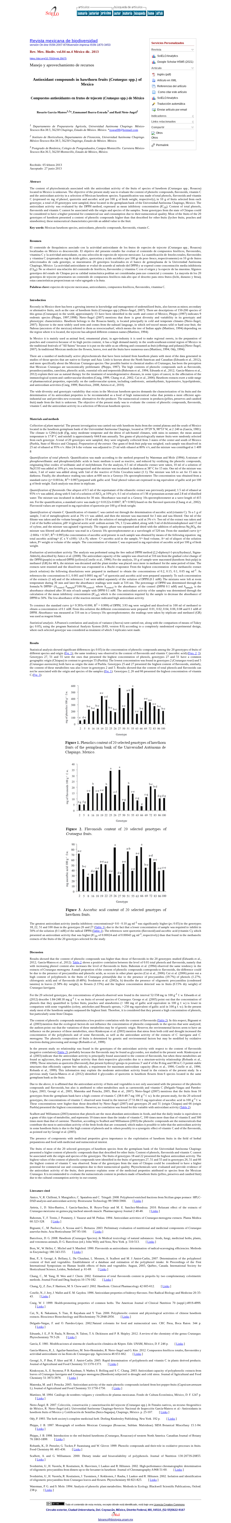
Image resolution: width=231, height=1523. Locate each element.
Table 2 (77, 962)
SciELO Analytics (167, 56)
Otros (159, 133)
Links (137, 1201)
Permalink (162, 145)
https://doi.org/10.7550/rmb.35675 (48, 58)
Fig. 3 (36, 675)
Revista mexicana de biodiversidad (64, 40)
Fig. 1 (68, 653)
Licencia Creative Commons (169, 1504)
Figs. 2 (192, 653)
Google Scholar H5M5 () (175, 61)
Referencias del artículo (171, 86)
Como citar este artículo (172, 92)
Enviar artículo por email (172, 109)
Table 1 (99, 927)
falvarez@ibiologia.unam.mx (115, 1519)
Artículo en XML (167, 80)
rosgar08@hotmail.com (123, 130)
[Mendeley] (153, 133)
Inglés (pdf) (164, 74)
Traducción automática (171, 103)
